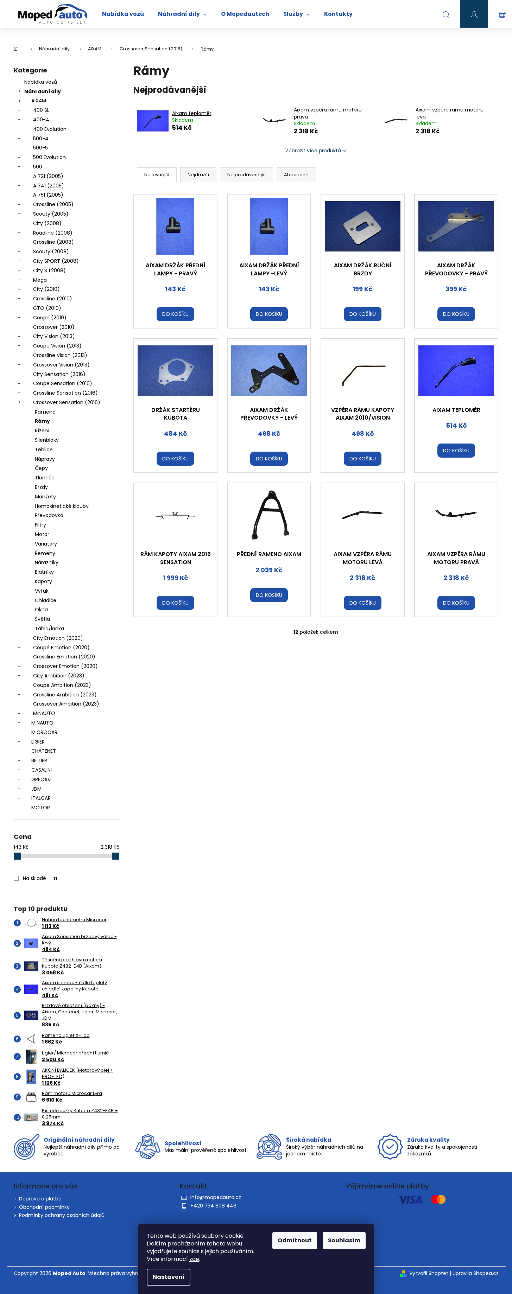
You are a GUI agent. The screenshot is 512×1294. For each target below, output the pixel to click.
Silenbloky (47, 440)
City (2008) (47, 223)
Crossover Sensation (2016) (66, 402)
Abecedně (296, 174)
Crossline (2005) (53, 204)
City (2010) (46, 289)
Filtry (40, 524)
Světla (42, 619)
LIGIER (38, 741)
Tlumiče (45, 477)
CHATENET (43, 750)
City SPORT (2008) (56, 260)
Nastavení (168, 1277)
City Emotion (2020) (58, 638)
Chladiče (45, 600)
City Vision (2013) (54, 336)
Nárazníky (46, 562)
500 (37, 166)
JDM (36, 788)
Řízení (42, 430)
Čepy (41, 468)
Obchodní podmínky (44, 1207)
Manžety (45, 496)
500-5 (40, 147)
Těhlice (44, 449)
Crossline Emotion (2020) (64, 656)
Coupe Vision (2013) (57, 345)
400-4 (41, 119)
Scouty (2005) (51, 213)
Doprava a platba (40, 1198)
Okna (41, 609)
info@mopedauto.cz (215, 1197)
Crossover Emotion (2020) (65, 666)
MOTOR (40, 807)
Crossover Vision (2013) (61, 364)
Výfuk (42, 590)
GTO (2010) (47, 308)
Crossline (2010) (52, 298)
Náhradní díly (42, 91)
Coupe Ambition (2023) (62, 685)
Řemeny (45, 553)
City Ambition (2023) (58, 675)
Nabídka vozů (40, 81)
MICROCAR (44, 732)
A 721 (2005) (48, 176)
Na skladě (40, 878)
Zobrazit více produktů (313, 150)
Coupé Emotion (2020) (61, 647)
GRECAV (41, 779)
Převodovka (49, 515)
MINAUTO (44, 713)
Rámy (42, 421)
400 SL (41, 110)
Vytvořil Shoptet (428, 1273)
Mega (40, 279)
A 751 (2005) (48, 194)
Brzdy (41, 487)
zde (194, 1259)
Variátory (46, 543)
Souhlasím (344, 1240)
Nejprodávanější (246, 174)
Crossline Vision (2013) (60, 355)
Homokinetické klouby (62, 506)
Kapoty (43, 581)
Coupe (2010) (50, 317)
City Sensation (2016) (59, 374)
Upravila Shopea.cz (476, 1273)
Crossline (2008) (53, 242)
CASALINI (41, 769)
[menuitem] (123, 14)
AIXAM (38, 100)
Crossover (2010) (54, 327)
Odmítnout (295, 1240)
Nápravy (45, 459)
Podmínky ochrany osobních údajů (62, 1215)
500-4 (41, 138)
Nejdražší (198, 174)
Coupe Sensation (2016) (62, 383)
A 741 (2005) (48, 185)
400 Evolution (50, 129)
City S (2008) (49, 270)
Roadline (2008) (52, 232)
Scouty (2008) (51, 251)
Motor (42, 534)
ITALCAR (41, 798)
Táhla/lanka (49, 628)
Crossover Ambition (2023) (66, 703)
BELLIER (39, 760)
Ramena (45, 411)
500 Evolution (49, 157)
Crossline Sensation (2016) (65, 392)
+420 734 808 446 (213, 1205)
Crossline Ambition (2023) (65, 694)
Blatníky (44, 571)
